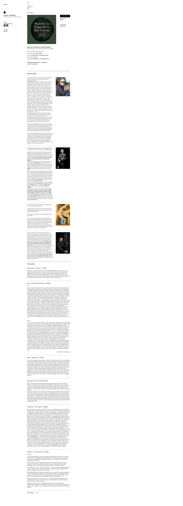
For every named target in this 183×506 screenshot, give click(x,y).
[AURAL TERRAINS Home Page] (12, 17)
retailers (28, 7)
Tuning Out (55, 416)
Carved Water (55, 444)
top (37, 492)
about (28, 2)
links (28, 8)
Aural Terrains (36, 123)
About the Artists (63, 24)
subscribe (5, 31)
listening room (30, 5)
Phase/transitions (34, 436)
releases (5, 4)
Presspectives (62, 26)
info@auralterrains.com (8, 23)
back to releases (30, 12)
